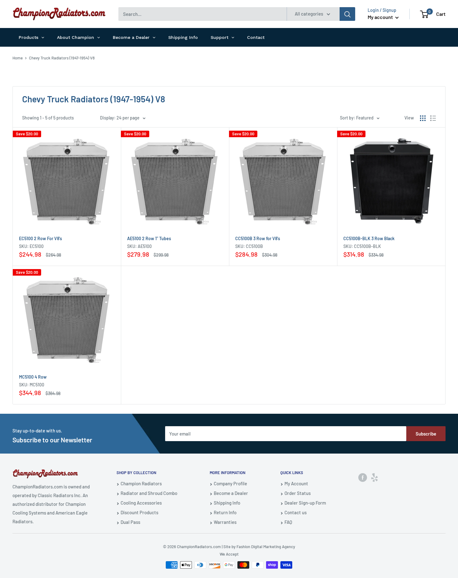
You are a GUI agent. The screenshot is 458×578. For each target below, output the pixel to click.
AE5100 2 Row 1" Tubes (149, 238)
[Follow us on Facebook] (362, 477)
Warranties (225, 522)
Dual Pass (130, 522)
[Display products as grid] (423, 118)
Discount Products (139, 512)
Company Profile (230, 483)
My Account (296, 483)
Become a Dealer (231, 493)
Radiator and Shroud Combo (149, 493)
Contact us (295, 512)
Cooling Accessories (141, 503)
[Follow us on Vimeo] (374, 477)
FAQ (288, 522)
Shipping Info (227, 503)
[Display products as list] (433, 118)
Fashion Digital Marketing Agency (265, 546)
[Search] (347, 14)
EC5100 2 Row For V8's (40, 238)
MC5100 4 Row (33, 377)
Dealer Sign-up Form (305, 503)
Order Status (297, 493)
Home (17, 57)
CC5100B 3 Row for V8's (257, 238)
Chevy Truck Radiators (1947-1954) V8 (62, 57)
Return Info (225, 512)
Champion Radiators (141, 483)
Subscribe (426, 433)
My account (381, 17)
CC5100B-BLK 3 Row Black (368, 238)
